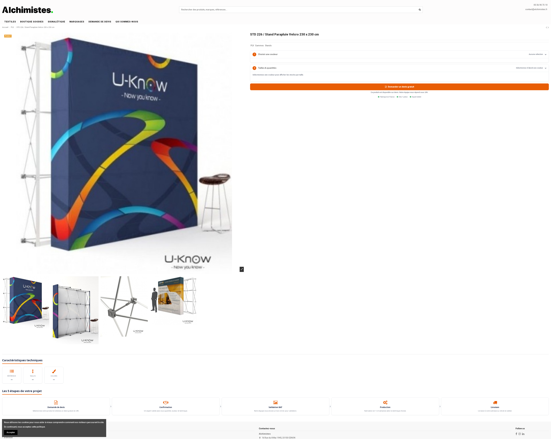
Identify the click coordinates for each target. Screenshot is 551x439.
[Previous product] (547, 27)
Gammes (259, 45)
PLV (252, 45)
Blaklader (8, 437)
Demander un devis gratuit (401, 87)
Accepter (11, 432)
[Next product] (548, 27)
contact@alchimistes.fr (536, 9)
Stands (268, 45)
